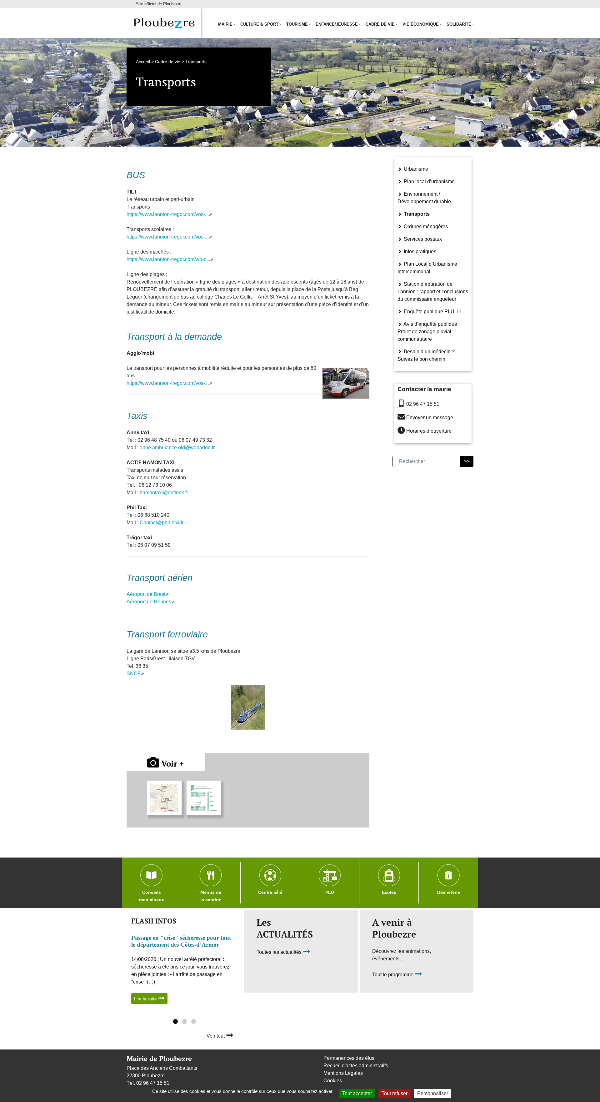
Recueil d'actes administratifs (355, 1065)
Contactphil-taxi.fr (161, 522)
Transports (416, 214)
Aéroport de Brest (146, 594)
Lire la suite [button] (146, 998)
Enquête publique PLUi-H (431, 311)
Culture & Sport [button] (259, 24)
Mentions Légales (343, 1073)
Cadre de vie (167, 61)
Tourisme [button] (297, 24)
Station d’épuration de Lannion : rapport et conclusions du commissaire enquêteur (433, 291)
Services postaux (422, 239)
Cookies (332, 1080)
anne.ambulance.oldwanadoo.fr (177, 447)
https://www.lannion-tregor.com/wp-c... (168, 259)
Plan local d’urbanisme (428, 181)
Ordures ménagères (425, 226)
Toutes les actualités (280, 952)
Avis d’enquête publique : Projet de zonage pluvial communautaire (429, 331)
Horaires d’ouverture (429, 431)
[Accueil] (164, 23)
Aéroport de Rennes (149, 601)
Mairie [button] (225, 24)
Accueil (143, 61)
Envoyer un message (429, 417)
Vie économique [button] (420, 24)
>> (467, 461)
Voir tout (216, 1036)
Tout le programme (393, 975)
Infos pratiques (419, 251)
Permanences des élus (348, 1058)
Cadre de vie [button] (380, 24)
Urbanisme (415, 169)
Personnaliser (432, 1093)
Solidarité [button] (459, 24)
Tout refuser (395, 1093)
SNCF (134, 673)
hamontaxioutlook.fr (164, 492)
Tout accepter (357, 1093)
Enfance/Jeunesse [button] (337, 24)
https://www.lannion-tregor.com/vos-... (168, 214)
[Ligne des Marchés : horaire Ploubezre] (203, 797)
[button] (175, 1022)
